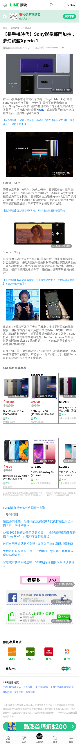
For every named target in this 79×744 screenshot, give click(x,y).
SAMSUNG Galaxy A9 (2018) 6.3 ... (42, 474)
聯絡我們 (30, 692)
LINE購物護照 (42, 687)
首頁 (5, 28)
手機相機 (27, 28)
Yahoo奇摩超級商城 (41, 483)
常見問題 (19, 692)
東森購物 (7, 487)
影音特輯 (15, 28)
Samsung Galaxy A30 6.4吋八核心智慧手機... (16, 477)
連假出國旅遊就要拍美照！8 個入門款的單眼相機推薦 (38, 543)
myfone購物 (9, 422)
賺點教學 (7, 692)
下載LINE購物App (12, 687)
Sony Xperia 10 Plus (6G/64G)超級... (13, 413)
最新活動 (27, 687)
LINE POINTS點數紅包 (62, 687)
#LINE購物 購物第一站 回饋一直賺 (24, 507)
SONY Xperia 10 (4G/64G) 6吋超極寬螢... (43, 413)
